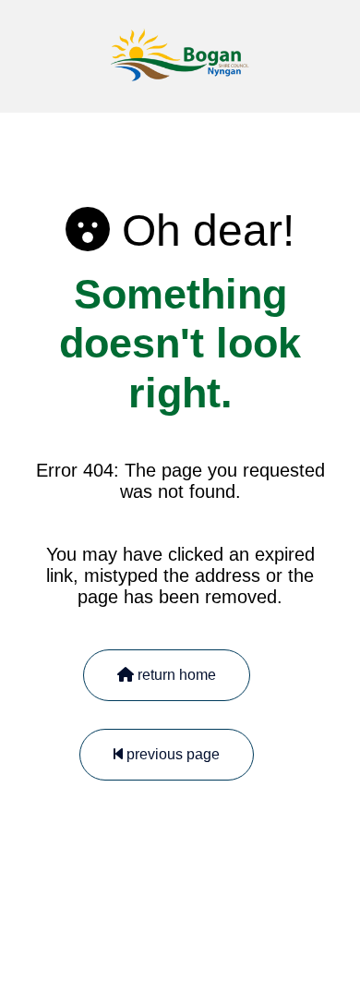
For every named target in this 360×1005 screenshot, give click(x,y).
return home (175, 675)
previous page (171, 754)
